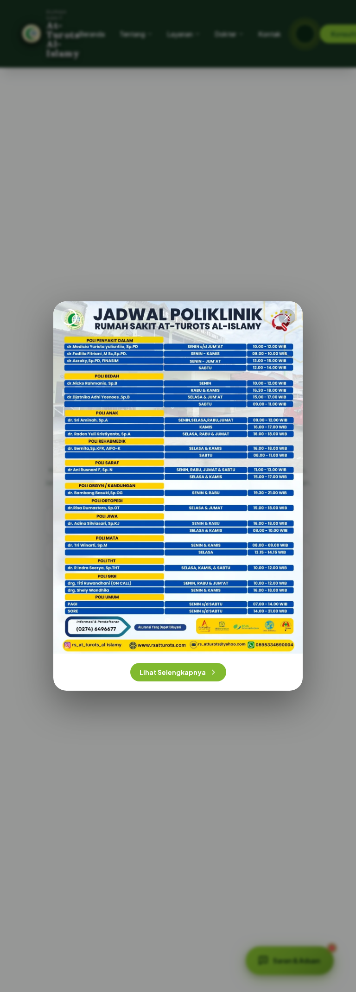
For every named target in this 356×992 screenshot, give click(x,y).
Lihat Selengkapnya (173, 672)
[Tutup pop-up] (287, 317)
